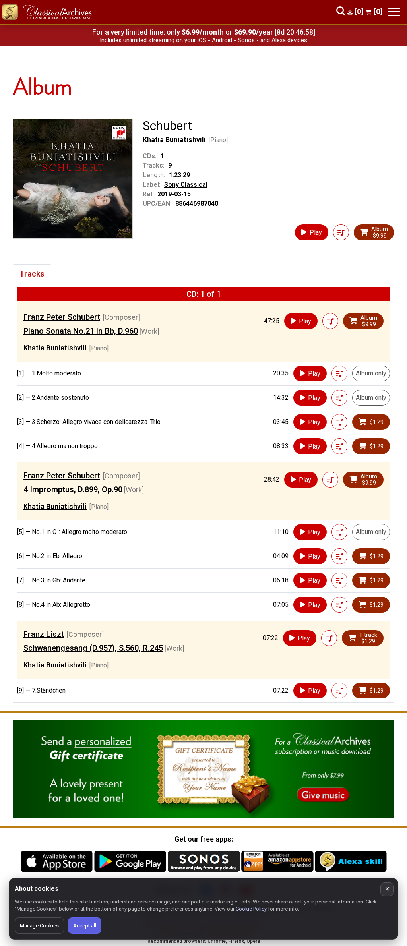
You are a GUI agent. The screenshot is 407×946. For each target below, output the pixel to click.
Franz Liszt (43, 634)
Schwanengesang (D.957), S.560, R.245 (93, 648)
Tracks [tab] (32, 274)
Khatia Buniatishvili (174, 139)
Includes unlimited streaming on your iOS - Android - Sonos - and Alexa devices (203, 40)
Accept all (84, 926)
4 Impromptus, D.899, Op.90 (72, 489)
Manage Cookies (39, 926)
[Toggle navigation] (394, 11)
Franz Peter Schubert (61, 317)
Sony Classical (185, 184)
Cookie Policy (251, 909)
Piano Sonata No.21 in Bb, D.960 (80, 331)
